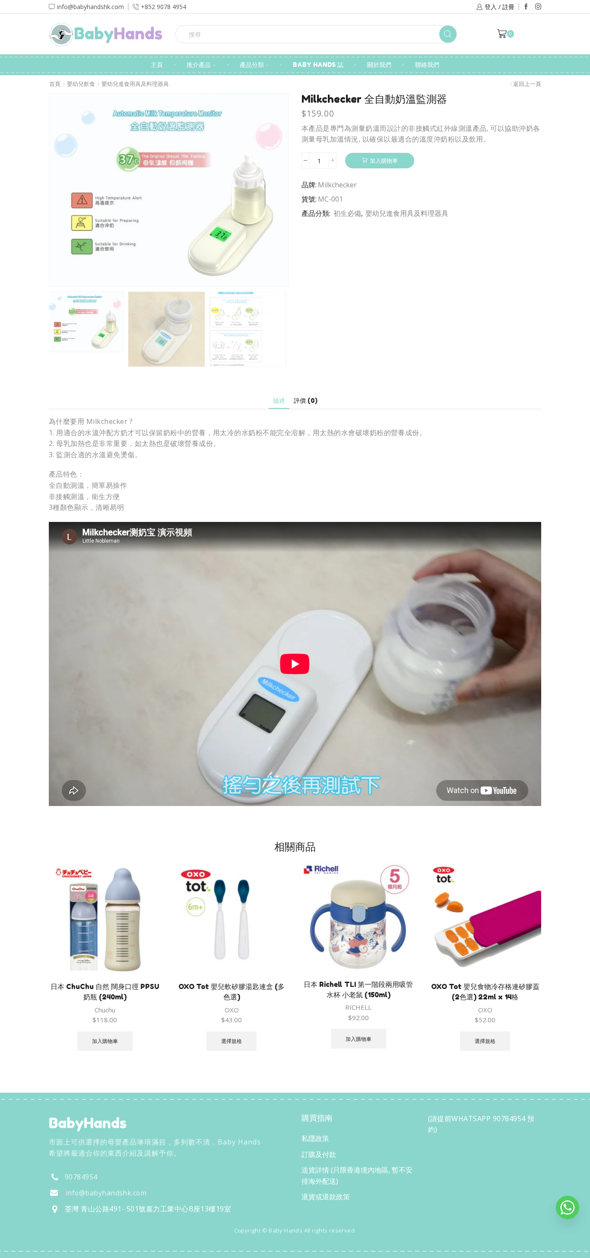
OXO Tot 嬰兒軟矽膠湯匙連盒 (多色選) (231, 991)
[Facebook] (526, 6)
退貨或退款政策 (325, 1196)
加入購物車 (384, 160)
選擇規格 (231, 1040)
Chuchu (105, 1009)
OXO (232, 1009)
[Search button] (448, 34)
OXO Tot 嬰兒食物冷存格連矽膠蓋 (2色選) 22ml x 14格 (485, 991)
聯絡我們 (427, 64)
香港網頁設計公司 (105, 1249)
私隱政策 (315, 1138)
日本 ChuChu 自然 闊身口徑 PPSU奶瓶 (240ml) (105, 991)
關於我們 (379, 64)
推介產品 (199, 64)
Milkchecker (337, 185)
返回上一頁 (527, 84)
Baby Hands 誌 (318, 64)
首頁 (54, 84)
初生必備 (347, 213)
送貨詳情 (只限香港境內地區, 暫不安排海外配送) (356, 1175)
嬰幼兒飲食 (81, 84)
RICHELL (358, 1007)
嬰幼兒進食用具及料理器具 (135, 84)
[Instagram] (538, 6)
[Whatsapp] (567, 1207)
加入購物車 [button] (105, 1040)
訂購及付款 (318, 1154)
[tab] (279, 400)
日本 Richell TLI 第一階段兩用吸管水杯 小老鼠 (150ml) (358, 989)
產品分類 (252, 64)
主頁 (157, 64)
